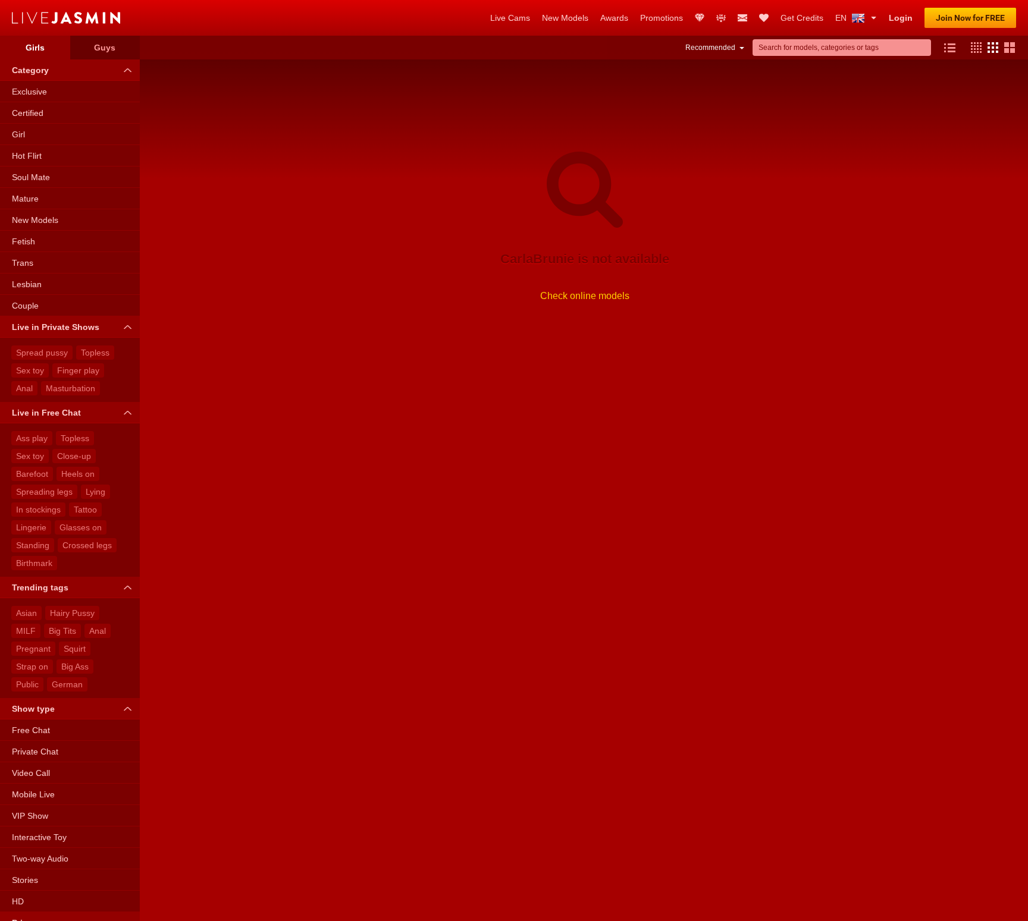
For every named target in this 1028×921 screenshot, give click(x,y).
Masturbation (70, 388)
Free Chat (31, 730)
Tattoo (85, 509)
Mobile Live (33, 794)
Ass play (32, 438)
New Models (35, 220)
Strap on (32, 666)
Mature (25, 198)
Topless (95, 352)
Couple (25, 305)
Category (30, 70)
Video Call (31, 773)
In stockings (38, 509)
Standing (32, 545)
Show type (33, 708)
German (67, 684)
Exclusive (29, 91)
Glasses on (80, 527)
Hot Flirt (27, 156)
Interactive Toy (39, 837)
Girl (18, 134)
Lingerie (31, 527)
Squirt (75, 648)
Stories (25, 880)
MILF (26, 631)
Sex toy (30, 370)
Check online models (584, 296)
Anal (24, 388)
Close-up (74, 456)
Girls (35, 47)
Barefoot (32, 474)
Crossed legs (87, 545)
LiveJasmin (245, 18)
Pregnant (33, 648)
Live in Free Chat (46, 412)
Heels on (78, 474)
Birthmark (34, 563)
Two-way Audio (40, 858)
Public (27, 684)
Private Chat (35, 751)
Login (901, 18)
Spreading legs (44, 491)
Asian (26, 613)
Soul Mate (31, 177)
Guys (104, 47)
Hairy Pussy (72, 613)
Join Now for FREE (970, 18)
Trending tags (40, 587)
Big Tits (62, 631)
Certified (27, 113)
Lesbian (27, 284)
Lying (95, 491)
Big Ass (75, 666)
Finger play (78, 370)
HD (18, 901)
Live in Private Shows (55, 327)
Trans (22, 263)
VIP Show (30, 816)
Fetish (23, 241)
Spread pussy (42, 352)
